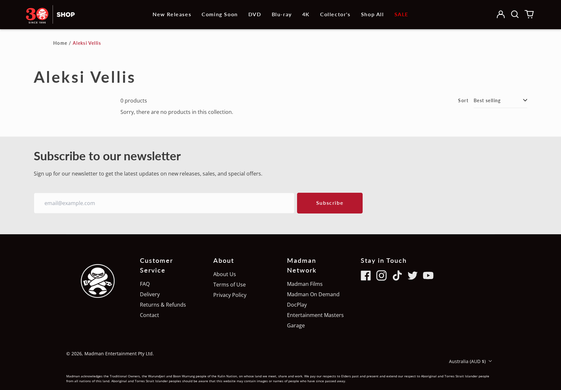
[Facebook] (366, 275)
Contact (149, 315)
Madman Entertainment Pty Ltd (118, 353)
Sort (463, 100)
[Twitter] (412, 275)
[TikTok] (397, 275)
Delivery (150, 294)
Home (60, 43)
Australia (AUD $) (468, 361)
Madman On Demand (313, 294)
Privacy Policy (229, 295)
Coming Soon (220, 14)
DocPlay (297, 304)
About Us (224, 274)
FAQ (145, 283)
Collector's (335, 14)
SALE (401, 14)
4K (306, 14)
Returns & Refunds (163, 304)
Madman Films (305, 283)
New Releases (172, 14)
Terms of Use (229, 284)
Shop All (372, 14)
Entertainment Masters (315, 315)
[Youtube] (428, 275)
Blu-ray (282, 14)
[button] (515, 14)
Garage (296, 325)
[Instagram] (381, 275)
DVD (254, 14)
